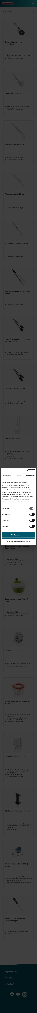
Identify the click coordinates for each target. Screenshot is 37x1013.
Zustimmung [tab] (6, 475)
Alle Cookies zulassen (18, 535)
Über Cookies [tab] (30, 475)
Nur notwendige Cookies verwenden (18, 541)
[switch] (32, 514)
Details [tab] (18, 475)
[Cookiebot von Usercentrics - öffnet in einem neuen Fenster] (26, 470)
